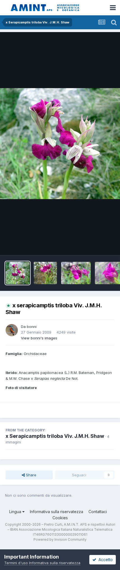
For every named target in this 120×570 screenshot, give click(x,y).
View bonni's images (39, 338)
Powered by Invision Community (60, 539)
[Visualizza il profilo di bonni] (12, 330)
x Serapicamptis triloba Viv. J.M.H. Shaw (55, 436)
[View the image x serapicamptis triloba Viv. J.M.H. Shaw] (18, 273)
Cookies (60, 517)
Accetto (104, 559)
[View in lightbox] (60, 143)
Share (30, 475)
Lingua (15, 511)
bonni (32, 326)
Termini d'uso (16, 563)
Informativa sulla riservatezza (56, 511)
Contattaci (97, 511)
